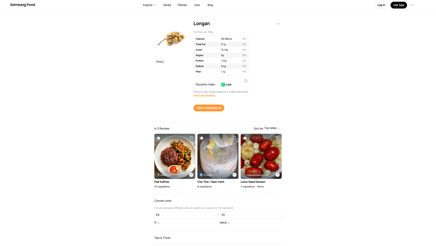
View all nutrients (204, 95)
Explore (147, 5)
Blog (210, 5)
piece (223, 222)
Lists (197, 5)
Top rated (270, 128)
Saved (167, 5)
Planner (182, 5)
